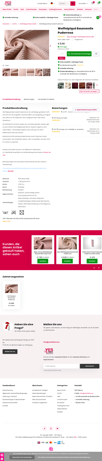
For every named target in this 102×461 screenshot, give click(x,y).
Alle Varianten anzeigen (88, 91)
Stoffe (16, 9)
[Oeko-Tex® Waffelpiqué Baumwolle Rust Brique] (82, 86)
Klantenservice (8, 390)
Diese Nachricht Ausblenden (22, 457)
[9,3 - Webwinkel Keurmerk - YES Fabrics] (51, 449)
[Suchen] (72, 3)
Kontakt (5, 406)
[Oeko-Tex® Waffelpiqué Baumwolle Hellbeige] (68, 86)
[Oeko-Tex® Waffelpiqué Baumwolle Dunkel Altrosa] (89, 86)
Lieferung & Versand (10, 396)
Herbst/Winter (69, 9)
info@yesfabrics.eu (51, 342)
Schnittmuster (31, 9)
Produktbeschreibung (11, 99)
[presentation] (3, 46)
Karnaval (88, 9)
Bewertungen (29, 99)
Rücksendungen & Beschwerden (14, 400)
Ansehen (43, 261)
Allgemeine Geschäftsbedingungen (15, 393)
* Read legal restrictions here (52, 370)
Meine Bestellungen (39, 393)
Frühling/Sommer (55, 9)
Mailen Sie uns (10, 351)
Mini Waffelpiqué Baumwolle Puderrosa (67, 253)
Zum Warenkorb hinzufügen (81, 54)
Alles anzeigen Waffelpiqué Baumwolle (80, 37)
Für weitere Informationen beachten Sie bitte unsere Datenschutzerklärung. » (64, 457)
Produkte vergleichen (39, 403)
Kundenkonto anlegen (40, 390)
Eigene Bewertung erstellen (87, 110)
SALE (22, 9)
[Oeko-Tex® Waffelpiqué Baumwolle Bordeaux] (75, 86)
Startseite (6, 24)
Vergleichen (79, 40)
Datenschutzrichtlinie (10, 403)
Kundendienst (42, 3)
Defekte (80, 9)
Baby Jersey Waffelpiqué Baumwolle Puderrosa (43, 253)
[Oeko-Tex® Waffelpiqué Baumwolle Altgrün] (61, 86)
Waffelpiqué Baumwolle (28, 24)
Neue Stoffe (7, 9)
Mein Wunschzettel (39, 400)
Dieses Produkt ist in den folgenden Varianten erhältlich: (78, 80)
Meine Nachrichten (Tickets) (42, 396)
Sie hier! (11, 171)
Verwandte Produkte (46, 99)
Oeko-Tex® (66, 40)
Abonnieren (89, 366)
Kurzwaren (43, 9)
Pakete (96, 9)
